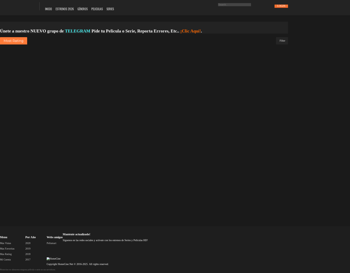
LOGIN (281, 6)
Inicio (48, 9)
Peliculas (97, 9)
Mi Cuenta (5, 259)
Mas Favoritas (7, 248)
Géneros (82, 9)
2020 (27, 243)
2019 (27, 248)
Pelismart (51, 243)
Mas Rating (6, 254)
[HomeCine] (17, 6)
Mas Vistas (5, 243)
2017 (27, 259)
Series (110, 9)
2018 (27, 254)
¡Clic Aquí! (190, 31)
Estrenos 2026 (65, 9)
